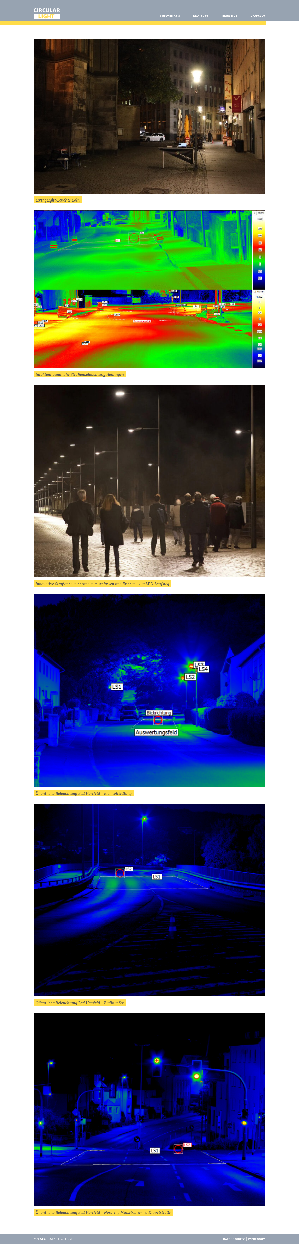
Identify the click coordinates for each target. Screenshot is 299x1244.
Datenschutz (234, 1239)
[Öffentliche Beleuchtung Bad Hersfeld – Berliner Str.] (149, 900)
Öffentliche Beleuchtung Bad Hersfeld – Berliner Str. (80, 1002)
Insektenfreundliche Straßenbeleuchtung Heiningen (80, 374)
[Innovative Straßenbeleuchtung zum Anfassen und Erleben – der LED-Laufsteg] (149, 481)
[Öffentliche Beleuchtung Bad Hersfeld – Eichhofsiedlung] (149, 690)
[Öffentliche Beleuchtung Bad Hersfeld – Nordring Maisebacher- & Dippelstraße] (149, 1109)
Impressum (256, 1239)
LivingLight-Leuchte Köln (58, 199)
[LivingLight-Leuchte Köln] (149, 116)
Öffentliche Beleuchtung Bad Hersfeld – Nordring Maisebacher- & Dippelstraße (103, 1212)
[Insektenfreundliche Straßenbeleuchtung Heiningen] (149, 289)
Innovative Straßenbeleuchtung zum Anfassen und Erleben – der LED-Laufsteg (102, 583)
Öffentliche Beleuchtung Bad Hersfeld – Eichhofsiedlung (84, 793)
